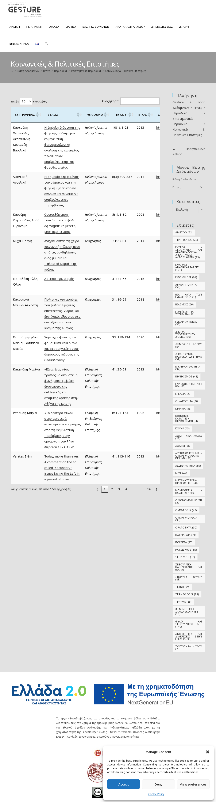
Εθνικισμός (186, 376)
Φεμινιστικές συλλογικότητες (186, 611)
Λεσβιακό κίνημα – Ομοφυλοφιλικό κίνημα (188, 455)
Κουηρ (182, 428)
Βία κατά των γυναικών (188, 296)
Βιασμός (184, 304)
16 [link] (149, 489)
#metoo (183, 232)
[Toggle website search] (46, 43)
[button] (207, 752)
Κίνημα (183, 408)
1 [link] (105, 489)
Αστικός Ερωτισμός (59, 278)
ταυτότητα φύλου (188, 648)
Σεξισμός (185, 557)
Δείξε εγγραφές (29, 101)
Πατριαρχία (185, 535)
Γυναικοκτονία (186, 323)
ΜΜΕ (181, 473)
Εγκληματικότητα (187, 368)
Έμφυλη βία (186, 277)
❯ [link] (156, 489)
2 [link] (112, 489)
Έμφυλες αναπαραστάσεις (187, 267)
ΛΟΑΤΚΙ (182, 446)
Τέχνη (182, 587)
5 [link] (133, 489)
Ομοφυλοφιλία (186, 519)
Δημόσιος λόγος (188, 345)
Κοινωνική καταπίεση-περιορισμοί (186, 418)
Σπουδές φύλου (188, 578)
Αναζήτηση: (110, 101)
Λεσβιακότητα (188, 465)
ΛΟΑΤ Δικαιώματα (188, 437)
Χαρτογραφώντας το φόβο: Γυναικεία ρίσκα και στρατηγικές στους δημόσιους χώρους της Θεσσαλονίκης (61, 348)
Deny (158, 784)
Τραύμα (183, 601)
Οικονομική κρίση (188, 501)
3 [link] (119, 489)
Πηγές (177, 187)
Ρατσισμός (186, 549)
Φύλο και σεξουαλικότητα (188, 624)
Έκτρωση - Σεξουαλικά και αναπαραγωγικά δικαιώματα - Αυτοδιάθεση (188, 252)
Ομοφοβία (186, 510)
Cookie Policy (156, 794)
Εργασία (183, 394)
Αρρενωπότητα (186, 286)
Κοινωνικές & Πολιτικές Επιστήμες (125, 71)
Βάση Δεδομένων (185, 179)
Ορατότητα (186, 527)
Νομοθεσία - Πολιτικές (188, 492)
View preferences (193, 784)
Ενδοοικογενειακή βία (188, 385)
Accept (123, 784)
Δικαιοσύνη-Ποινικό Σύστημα (188, 356)
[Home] (12, 71)
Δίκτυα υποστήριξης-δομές (185, 334)
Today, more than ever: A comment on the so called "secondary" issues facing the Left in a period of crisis (62, 467)
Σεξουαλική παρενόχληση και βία (188, 567)
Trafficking (186, 240)
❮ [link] (97, 489)
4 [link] (126, 489)
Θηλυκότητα (186, 401)
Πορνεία (183, 542)
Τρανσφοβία (187, 594)
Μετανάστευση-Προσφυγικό (186, 482)
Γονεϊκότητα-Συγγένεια (185, 313)
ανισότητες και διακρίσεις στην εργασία (188, 636)
